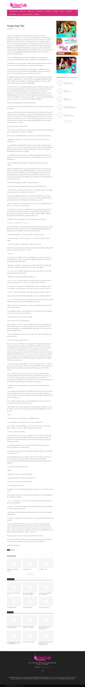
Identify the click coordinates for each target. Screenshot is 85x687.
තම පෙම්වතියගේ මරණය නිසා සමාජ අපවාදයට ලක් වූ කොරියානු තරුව (45, 627)
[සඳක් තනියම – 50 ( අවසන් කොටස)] (14, 563)
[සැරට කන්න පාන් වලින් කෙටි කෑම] (14, 587)
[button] (76, 11)
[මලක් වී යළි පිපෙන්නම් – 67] (59, 107)
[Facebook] (42, 670)
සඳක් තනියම (13, 549)
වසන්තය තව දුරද (67, 114)
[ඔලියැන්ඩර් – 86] (59, 99)
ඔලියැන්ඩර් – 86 (67, 99)
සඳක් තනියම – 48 (42, 569)
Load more (29, 573)
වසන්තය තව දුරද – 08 (69, 115)
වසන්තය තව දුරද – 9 (68, 83)
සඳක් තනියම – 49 (27, 569)
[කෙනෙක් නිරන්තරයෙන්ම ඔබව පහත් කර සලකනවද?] (14, 620)
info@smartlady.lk (45, 667)
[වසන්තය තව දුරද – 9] (59, 83)
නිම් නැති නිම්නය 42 (11, 607)
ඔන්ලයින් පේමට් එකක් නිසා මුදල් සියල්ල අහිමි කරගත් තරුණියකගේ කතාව (46, 643)
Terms (22, 685)
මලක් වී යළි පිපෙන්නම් (68, 106)
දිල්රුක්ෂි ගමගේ (11, 28)
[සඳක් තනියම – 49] (30, 563)
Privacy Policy (17, 685)
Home (8, 18)
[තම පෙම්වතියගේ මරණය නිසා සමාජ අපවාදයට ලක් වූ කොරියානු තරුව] (46, 620)
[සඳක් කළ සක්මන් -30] (30, 601)
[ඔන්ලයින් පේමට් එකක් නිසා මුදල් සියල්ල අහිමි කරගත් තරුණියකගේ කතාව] (46, 636)
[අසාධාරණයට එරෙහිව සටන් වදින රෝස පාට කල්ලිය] (30, 587)
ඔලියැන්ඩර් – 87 (67, 91)
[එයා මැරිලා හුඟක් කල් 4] (46, 601)
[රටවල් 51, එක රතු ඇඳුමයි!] (30, 636)
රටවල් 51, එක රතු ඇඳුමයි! (28, 642)
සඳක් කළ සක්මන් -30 (27, 607)
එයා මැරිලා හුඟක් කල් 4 (44, 607)
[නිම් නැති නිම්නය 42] (14, 601)
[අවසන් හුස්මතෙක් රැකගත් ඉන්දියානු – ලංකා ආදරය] (30, 620)
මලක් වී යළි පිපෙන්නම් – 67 (70, 107)
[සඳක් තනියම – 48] (46, 563)
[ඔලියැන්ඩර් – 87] (59, 91)
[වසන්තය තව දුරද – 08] (59, 115)
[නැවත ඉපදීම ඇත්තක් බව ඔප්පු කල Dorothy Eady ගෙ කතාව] (14, 636)
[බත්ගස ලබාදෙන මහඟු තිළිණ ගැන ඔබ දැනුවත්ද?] (46, 587)
